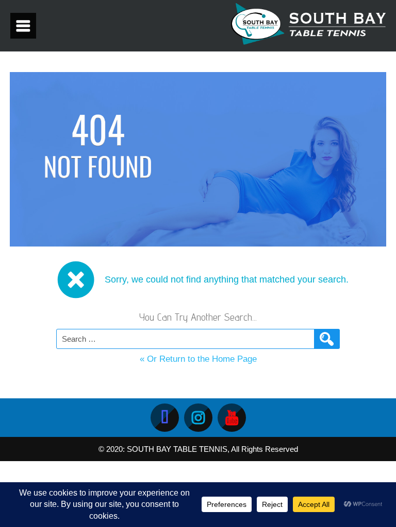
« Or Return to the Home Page (198, 359)
